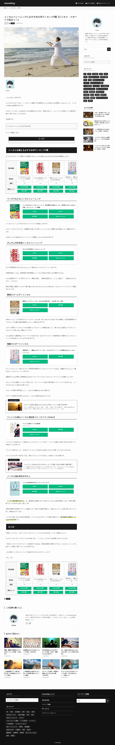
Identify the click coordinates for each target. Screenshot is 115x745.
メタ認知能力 (104, 86)
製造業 (92, 98)
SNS (90, 80)
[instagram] (30, 623)
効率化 (86, 92)
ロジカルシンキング (89, 89)
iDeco (105, 74)
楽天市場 (34, 216)
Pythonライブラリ (94, 77)
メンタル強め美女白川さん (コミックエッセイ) (36, 482)
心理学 (12, 23)
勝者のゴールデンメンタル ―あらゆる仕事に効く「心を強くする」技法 (43, 301)
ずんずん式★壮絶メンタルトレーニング (34, 249)
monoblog (9, 3)
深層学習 (86, 98)
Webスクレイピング (98, 80)
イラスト (86, 83)
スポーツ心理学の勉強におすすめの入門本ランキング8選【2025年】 (46, 405)
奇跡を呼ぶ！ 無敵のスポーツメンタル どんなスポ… (72, 179)
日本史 (97, 95)
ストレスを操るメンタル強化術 (31, 423)
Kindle (34, 211)
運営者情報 (45, 700)
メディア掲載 (46, 704)
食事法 (90, 101)
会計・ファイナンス (102, 89)
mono (14, 625)
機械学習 (103, 95)
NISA (85, 77)
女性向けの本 (100, 92)
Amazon (60, 211)
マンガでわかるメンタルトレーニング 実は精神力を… (24, 179)
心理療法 (86, 95)
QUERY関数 (104, 77)
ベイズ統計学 (87, 86)
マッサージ (96, 86)
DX (85, 74)
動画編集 (92, 92)
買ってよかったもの (102, 98)
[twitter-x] (27, 623)
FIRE (89, 74)
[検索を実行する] (109, 49)
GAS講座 (95, 74)
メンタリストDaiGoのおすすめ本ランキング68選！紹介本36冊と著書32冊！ (48, 464)
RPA (85, 80)
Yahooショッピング (60, 216)
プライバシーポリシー (49, 713)
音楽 (85, 101)
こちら (32, 620)
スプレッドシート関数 (97, 83)
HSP (101, 74)
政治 (92, 95)
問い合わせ (45, 708)
